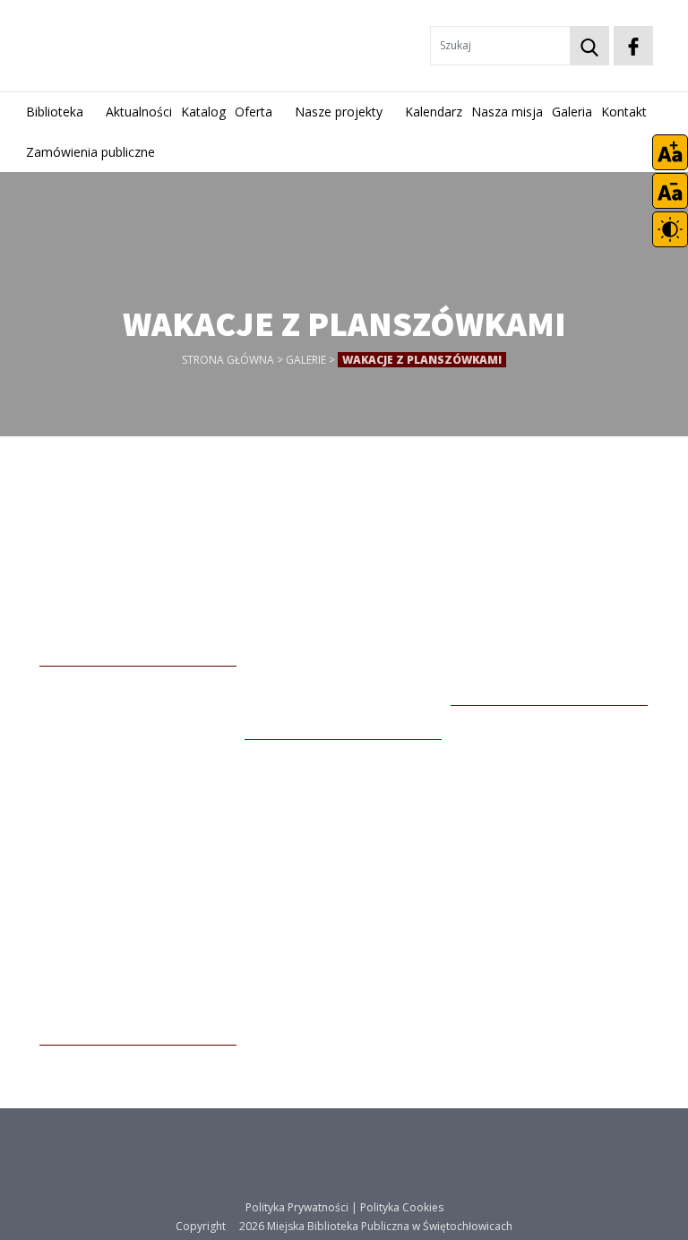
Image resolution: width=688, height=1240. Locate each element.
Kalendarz (433, 111)
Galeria (572, 111)
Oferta (253, 111)
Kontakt (624, 111)
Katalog (203, 111)
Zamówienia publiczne (90, 151)
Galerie (306, 359)
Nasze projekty (339, 111)
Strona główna (228, 359)
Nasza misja (507, 111)
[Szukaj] (589, 45)
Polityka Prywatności (296, 1207)
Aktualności (139, 111)
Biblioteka (54, 111)
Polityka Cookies (401, 1207)
